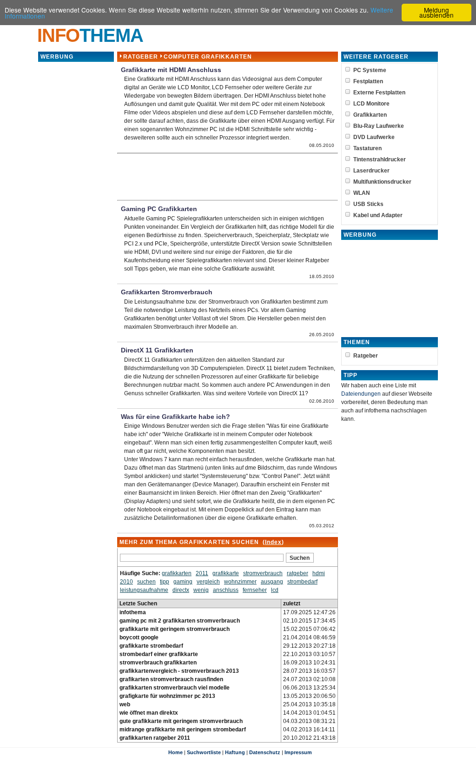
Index (273, 542)
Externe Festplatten (379, 92)
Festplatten (368, 81)
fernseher (255, 590)
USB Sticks (368, 204)
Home (175, 752)
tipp (164, 581)
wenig (201, 590)
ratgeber (297, 573)
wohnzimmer (240, 581)
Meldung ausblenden (436, 12)
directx (180, 590)
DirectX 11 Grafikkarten (157, 350)
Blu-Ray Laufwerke (378, 126)
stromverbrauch (263, 573)
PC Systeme (369, 70)
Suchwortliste (204, 752)
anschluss (225, 590)
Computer (181, 56)
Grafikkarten (370, 115)
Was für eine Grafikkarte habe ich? (175, 416)
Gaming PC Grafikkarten (159, 209)
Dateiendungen (361, 394)
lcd (274, 590)
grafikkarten (177, 573)
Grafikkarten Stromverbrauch (166, 292)
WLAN (361, 193)
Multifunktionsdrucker (382, 182)
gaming (182, 581)
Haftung (235, 752)
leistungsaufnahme (144, 590)
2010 (126, 581)
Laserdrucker (371, 170)
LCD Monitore (371, 103)
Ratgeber (140, 56)
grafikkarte (225, 573)
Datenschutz (264, 752)
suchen (146, 581)
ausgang (272, 581)
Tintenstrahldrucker (379, 159)
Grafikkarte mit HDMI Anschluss (171, 69)
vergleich (208, 581)
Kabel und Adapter (378, 215)
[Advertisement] (76, 202)
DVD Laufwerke (374, 137)
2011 (202, 573)
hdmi (318, 573)
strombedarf (302, 581)
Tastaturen (367, 148)
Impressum (298, 752)
